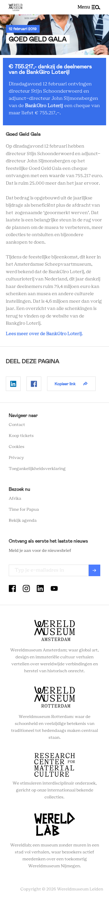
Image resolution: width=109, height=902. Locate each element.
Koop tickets (21, 436)
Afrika (15, 499)
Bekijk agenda (23, 521)
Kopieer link (65, 383)
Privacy (16, 458)
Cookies (16, 447)
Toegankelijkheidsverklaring (37, 469)
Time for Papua (24, 510)
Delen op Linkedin (13, 383)
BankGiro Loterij (44, 105)
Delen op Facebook (33, 383)
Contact (17, 425)
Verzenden (94, 570)
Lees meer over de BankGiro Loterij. (44, 334)
